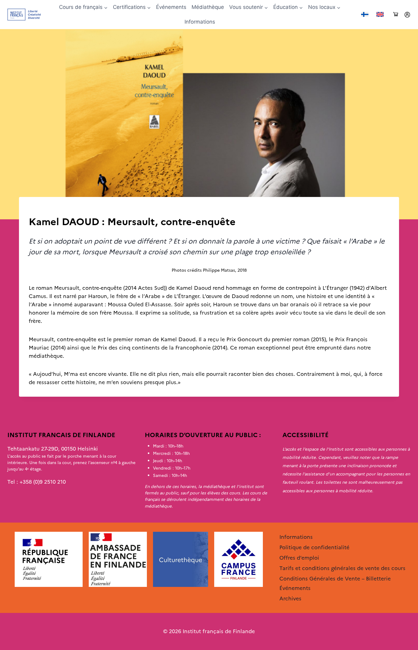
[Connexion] (407, 14)
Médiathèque (208, 7)
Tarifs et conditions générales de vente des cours (342, 568)
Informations (200, 22)
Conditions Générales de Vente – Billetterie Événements (335, 583)
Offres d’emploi (299, 558)
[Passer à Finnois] (364, 14)
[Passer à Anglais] (380, 14)
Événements (171, 7)
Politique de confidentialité (314, 547)
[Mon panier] (395, 14)
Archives (39, 209)
